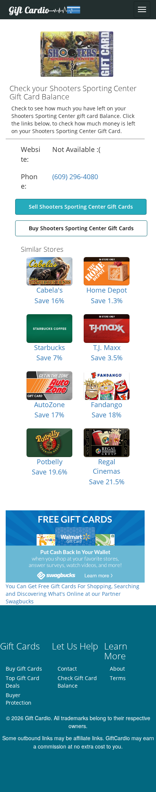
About (117, 668)
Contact (67, 668)
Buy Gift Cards (24, 668)
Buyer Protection (18, 698)
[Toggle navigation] (142, 9)
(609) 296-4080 (75, 176)
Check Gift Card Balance (77, 681)
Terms (118, 678)
